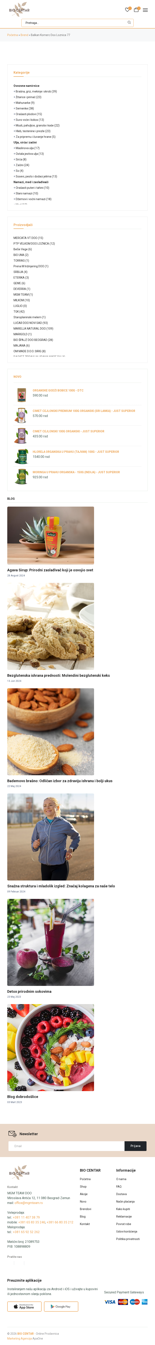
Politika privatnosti (128, 1239)
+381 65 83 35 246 (31, 1222)
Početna (12, 35)
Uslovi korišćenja (126, 1231)
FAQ (118, 1186)
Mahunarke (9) (25, 102)
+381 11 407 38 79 (26, 1217)
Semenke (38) (25, 108)
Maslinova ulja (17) (28, 148)
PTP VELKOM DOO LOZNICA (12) (34, 243)
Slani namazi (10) (27, 193)
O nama (121, 1179)
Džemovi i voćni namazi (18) (33, 199)
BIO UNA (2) (21, 255)
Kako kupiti (123, 1209)
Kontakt (85, 1224)
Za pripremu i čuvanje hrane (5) (36, 136)
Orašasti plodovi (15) (29, 114)
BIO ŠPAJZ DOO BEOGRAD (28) (33, 340)
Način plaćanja (125, 1201)
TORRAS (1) (21, 260)
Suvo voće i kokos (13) (30, 119)
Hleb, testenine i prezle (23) (33, 131)
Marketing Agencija (19, 1338)
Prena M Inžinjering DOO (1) (31, 266)
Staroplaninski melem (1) (30, 317)
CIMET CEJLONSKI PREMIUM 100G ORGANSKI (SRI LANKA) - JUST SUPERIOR (84, 411)
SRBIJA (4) (20, 272)
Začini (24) (22, 165)
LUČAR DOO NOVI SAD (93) (31, 323)
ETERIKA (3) (21, 277)
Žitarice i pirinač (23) (28, 97)
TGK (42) (19, 311)
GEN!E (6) (19, 283)
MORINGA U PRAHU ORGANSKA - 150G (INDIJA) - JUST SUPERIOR (76, 472)
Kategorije (22, 72)
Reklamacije (124, 1216)
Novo (17, 376)
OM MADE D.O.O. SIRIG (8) (30, 351)
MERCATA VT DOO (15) (28, 238)
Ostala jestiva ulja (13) (30, 153)
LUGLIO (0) (20, 306)
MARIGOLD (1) (23, 334)
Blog (83, 1216)
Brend (24, 35)
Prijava (136, 1146)
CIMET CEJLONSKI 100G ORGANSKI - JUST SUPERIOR (68, 431)
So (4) (19, 170)
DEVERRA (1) (22, 289)
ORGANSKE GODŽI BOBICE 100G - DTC (58, 390)
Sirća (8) (21, 159)
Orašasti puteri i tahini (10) (32, 187)
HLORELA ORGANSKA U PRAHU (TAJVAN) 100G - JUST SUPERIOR (76, 451)
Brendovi (85, 1209)
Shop (83, 1186)
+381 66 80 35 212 (60, 1222)
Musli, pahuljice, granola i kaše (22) (38, 125)
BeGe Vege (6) (23, 249)
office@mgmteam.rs (29, 1203)
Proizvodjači (23, 225)
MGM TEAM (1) (23, 294)
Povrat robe (123, 1224)
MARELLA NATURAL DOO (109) (33, 328)
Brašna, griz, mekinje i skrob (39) (36, 91)
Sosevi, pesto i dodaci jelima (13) (36, 176)
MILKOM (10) (22, 300)
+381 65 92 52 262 (26, 1232)
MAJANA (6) (22, 345)
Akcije (84, 1194)
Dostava (121, 1194)
